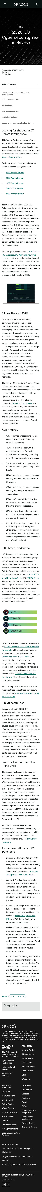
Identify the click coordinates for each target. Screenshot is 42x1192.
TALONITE (17, 578)
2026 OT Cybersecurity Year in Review (19, 1164)
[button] (21, 85)
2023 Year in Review (15, 178)
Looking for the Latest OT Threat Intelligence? (15, 94)
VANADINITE (33, 578)
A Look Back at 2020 (10, 100)
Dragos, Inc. (6, 74)
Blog (21, 27)
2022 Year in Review (15, 183)
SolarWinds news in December (15, 657)
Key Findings (7, 105)
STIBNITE (6, 578)
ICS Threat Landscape (11, 111)
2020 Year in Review (15, 194)
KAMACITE (34, 574)
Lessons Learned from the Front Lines (18, 123)
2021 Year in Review (14, 188)
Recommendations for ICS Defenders (18, 850)
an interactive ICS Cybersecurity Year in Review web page (21, 254)
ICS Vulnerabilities (9, 117)
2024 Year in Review (15, 173)
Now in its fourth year (22, 403)
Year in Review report (11, 157)
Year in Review (17, 996)
